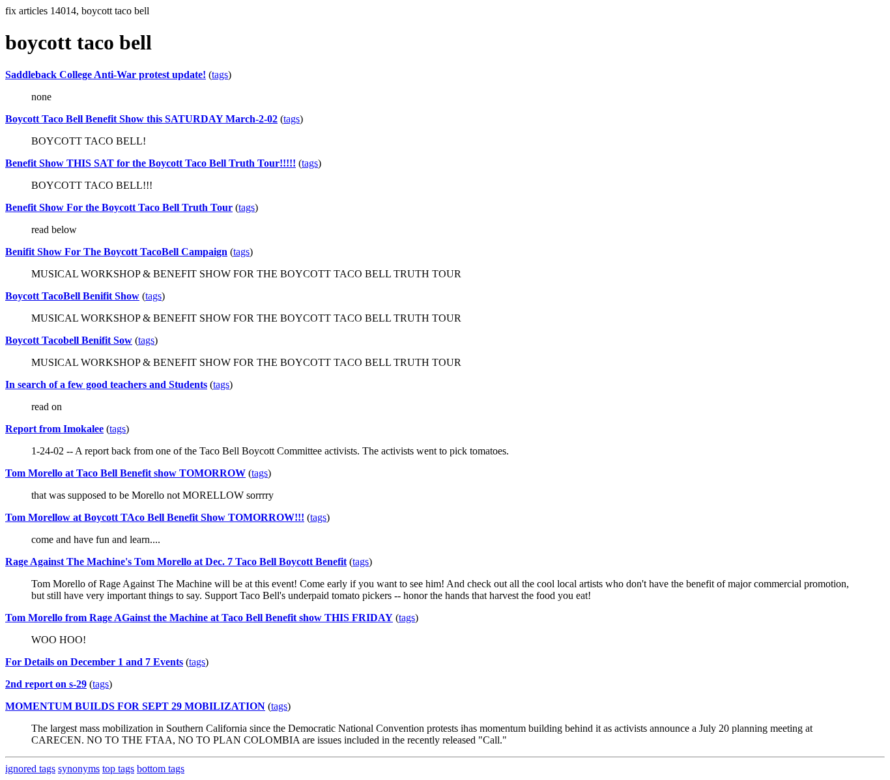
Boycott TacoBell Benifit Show (72, 295)
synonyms (79, 768)
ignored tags (30, 768)
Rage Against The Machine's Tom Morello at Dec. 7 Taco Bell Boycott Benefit (176, 561)
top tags (118, 768)
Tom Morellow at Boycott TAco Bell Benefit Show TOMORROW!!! (154, 517)
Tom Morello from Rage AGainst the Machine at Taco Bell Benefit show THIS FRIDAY (199, 617)
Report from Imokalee (54, 428)
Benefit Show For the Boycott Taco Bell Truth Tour (119, 207)
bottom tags (160, 768)
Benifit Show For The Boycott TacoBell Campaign (116, 251)
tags (220, 74)
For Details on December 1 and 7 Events (94, 661)
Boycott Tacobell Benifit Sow (68, 340)
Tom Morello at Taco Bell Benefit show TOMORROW (125, 473)
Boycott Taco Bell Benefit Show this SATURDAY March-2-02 (141, 118)
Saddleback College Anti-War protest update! (105, 74)
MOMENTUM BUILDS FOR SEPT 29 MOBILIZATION (135, 706)
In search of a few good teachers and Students (106, 384)
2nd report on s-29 (46, 683)
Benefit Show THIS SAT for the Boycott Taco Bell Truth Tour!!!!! (150, 163)
